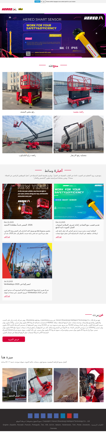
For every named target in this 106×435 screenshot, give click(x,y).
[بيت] (12, 9)
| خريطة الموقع (21, 421)
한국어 (52, 425)
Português (36, 425)
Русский (20, 425)
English (6, 425)
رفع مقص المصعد (27, 112)
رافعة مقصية (78, 112)
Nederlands (66, 425)
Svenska (53, 428)
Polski (79, 425)
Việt (46, 425)
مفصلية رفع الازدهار (79, 155)
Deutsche (86, 425)
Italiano (58, 425)
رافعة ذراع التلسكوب (27, 155)
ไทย (42, 425)
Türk (74, 425)
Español (13, 425)
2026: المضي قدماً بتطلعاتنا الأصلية (18, 225)
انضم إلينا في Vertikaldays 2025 (17, 284)
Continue (37, 1)
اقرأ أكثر (7, 237)
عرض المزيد (13, 339)
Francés (28, 425)
